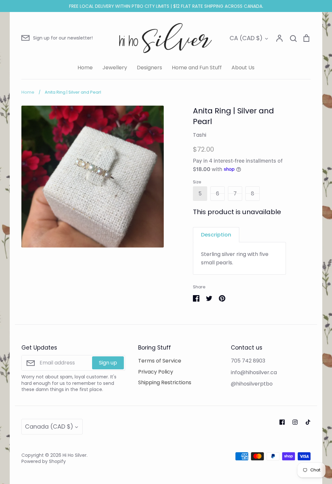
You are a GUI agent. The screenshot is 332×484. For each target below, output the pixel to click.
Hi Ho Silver (75, 455)
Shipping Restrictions (164, 382)
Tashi (199, 135)
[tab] (216, 234)
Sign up (108, 362)
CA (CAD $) (246, 38)
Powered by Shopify (43, 461)
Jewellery (114, 67)
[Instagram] (295, 422)
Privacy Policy (155, 371)
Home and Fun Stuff (197, 67)
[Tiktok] (308, 422)
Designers (149, 67)
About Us (243, 67)
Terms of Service (159, 360)
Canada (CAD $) (49, 426)
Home (85, 67)
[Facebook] (282, 422)
